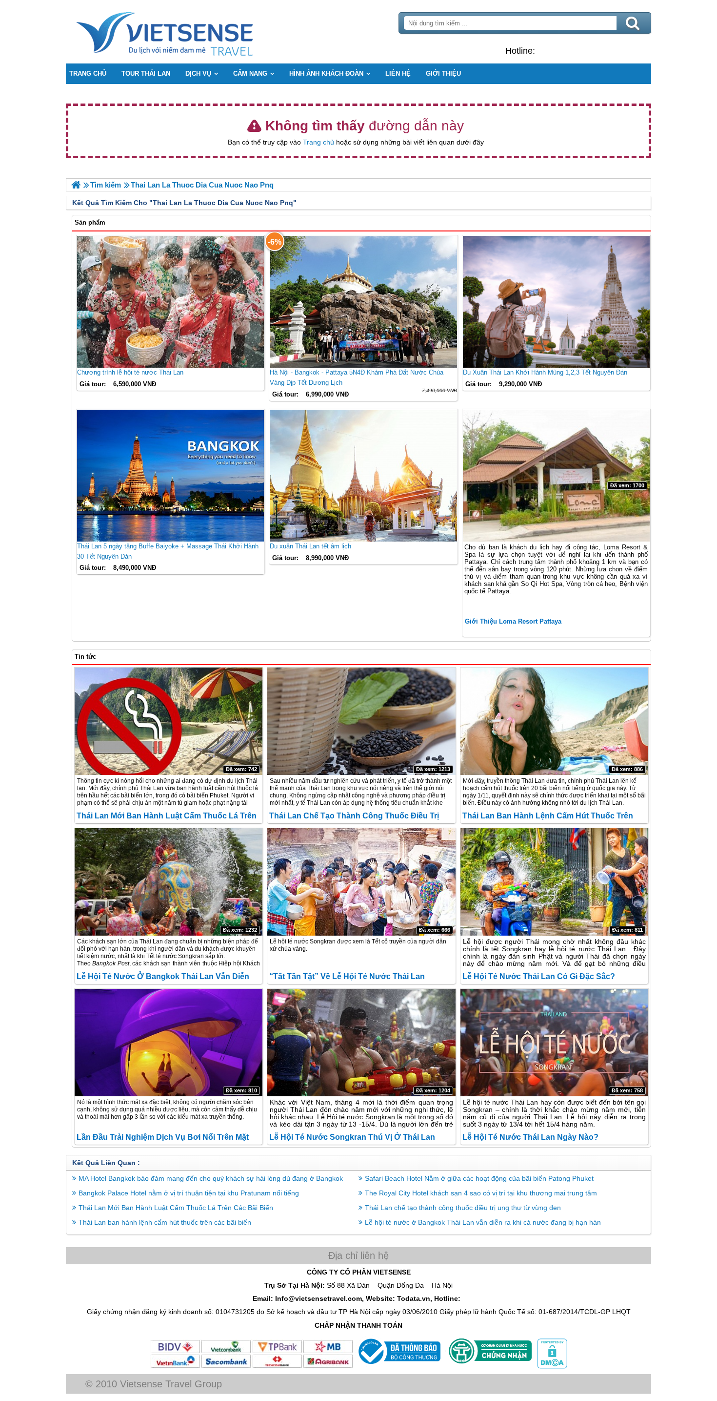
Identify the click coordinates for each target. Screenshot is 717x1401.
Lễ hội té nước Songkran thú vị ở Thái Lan (352, 1137)
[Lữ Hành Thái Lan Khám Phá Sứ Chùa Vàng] (75, 185)
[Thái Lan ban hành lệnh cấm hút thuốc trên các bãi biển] (554, 721)
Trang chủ (318, 142)
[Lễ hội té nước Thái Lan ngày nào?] (554, 1042)
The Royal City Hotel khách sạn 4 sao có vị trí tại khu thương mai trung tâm (481, 1193)
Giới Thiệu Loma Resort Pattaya (513, 621)
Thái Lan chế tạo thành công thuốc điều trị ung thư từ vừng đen (463, 1208)
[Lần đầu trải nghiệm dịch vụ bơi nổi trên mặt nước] (168, 1042)
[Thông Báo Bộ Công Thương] (398, 1366)
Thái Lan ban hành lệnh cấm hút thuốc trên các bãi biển (165, 1222)
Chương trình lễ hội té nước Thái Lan (130, 372)
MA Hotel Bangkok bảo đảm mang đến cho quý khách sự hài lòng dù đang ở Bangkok (211, 1178)
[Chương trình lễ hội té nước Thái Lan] (170, 302)
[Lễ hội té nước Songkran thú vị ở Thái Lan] (361, 1042)
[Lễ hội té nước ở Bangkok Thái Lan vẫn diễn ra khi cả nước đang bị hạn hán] (168, 882)
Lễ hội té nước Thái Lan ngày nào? (530, 1137)
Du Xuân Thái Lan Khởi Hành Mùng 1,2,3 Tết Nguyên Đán (545, 372)
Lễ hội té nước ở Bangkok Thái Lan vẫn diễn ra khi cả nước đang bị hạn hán (483, 1222)
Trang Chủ (189, 31)
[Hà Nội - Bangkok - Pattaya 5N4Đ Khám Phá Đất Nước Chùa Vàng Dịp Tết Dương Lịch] (363, 302)
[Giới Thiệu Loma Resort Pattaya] (556, 476)
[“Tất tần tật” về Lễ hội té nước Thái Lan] (361, 882)
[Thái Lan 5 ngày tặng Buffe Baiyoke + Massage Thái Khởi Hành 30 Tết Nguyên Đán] (170, 476)
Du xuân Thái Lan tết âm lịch (310, 546)
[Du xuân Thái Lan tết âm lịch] (363, 476)
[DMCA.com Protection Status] (551, 1366)
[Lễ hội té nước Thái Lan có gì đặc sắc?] (554, 882)
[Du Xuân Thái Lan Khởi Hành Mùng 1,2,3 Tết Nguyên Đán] (556, 302)
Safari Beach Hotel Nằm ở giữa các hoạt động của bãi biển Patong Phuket (479, 1178)
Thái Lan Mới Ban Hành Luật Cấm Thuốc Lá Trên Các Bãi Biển (176, 1208)
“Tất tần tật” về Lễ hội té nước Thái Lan (347, 976)
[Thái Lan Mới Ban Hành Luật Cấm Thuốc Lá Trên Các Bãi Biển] (168, 721)
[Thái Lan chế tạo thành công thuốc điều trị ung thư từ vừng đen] (361, 721)
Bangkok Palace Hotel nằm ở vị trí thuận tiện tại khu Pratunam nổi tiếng (189, 1193)
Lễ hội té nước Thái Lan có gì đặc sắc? (538, 976)
